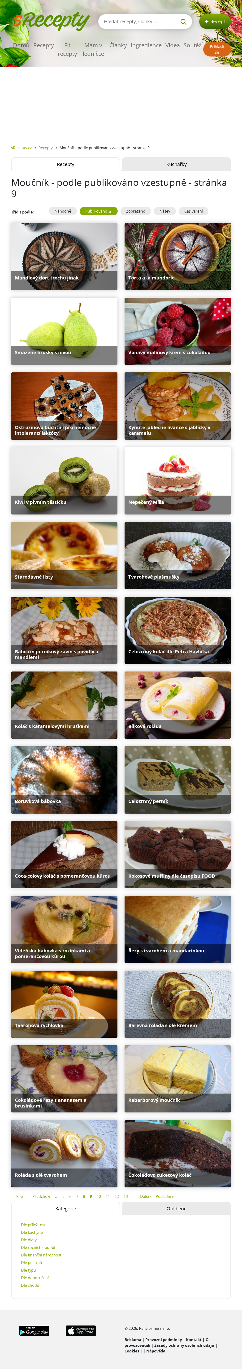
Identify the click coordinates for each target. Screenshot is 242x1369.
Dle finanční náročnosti (41, 1255)
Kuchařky (176, 164)
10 (99, 1196)
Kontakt (194, 1339)
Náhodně (63, 211)
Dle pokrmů (31, 1262)
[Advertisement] (121, 103)
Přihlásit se (217, 49)
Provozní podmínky (163, 1339)
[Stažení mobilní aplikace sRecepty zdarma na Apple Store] (80, 1330)
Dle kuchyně (32, 1232)
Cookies (132, 1351)
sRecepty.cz (21, 147)
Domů (21, 45)
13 (126, 1196)
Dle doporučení (35, 1277)
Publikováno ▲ (98, 211)
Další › (145, 1196)
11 (108, 1196)
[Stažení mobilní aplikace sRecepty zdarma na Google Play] (34, 1330)
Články (118, 45)
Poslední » (165, 1196)
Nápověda (155, 1351)
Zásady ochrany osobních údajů (184, 1345)
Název (165, 211)
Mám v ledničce (93, 49)
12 (117, 1196)
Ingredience (146, 45)
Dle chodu (30, 1285)
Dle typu (28, 1270)
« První (19, 1196)
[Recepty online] (51, 21)
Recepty (43, 45)
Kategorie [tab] (65, 1208)
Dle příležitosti (34, 1224)
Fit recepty (67, 49)
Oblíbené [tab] (176, 1208)
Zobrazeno (135, 211)
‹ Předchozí (40, 1196)
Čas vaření (193, 211)
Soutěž (192, 45)
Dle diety (29, 1240)
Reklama (133, 1339)
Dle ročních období (38, 1247)
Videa (172, 45)
